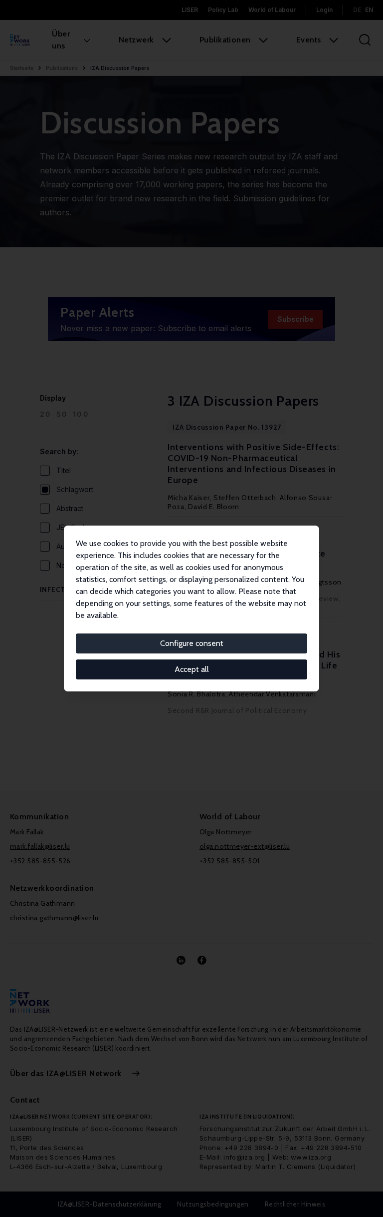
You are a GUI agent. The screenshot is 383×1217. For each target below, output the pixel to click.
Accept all (192, 669)
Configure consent (191, 643)
